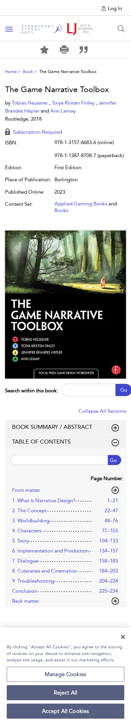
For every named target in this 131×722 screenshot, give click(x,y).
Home (11, 71)
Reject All (66, 693)
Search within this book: (31, 391)
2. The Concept (29, 511)
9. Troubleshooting (33, 581)
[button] (64, 50)
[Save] (44, 50)
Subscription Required (37, 132)
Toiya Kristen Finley (74, 103)
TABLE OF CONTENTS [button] (41, 441)
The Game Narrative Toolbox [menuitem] (68, 71)
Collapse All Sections (102, 411)
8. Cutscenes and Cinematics (44, 571)
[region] (65, 675)
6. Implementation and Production (50, 551)
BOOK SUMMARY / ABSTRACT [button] (52, 426)
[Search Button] (121, 28)
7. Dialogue (25, 561)
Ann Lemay (63, 111)
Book (28, 71)
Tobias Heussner (30, 103)
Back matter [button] (25, 601)
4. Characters (26, 531)
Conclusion (24, 591)
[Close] (123, 637)
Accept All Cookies (65, 711)
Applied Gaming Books (80, 204)
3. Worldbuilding (30, 521)
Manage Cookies (65, 674)
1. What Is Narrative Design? (43, 501)
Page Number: (107, 478)
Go (113, 460)
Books (61, 210)
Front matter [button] (26, 490)
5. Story (20, 541)
